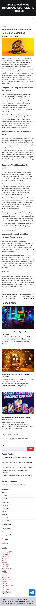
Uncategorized (6, 535)
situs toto (5, 544)
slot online (5, 590)
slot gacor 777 (7, 552)
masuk (12, 439)
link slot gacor (6, 592)
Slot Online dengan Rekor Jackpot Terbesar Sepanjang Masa (16, 418)
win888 (4, 548)
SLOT (4, 26)
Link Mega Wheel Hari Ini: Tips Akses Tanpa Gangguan (18, 467)
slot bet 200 (6, 556)
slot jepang (5, 554)
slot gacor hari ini (7, 586)
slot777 (4, 583)
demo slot (5, 558)
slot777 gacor (6, 573)
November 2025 (6, 505)
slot (3, 588)
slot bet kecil (6, 579)
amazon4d (5, 577)
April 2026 (5, 499)
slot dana (5, 567)
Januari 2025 (5, 521)
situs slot (5, 581)
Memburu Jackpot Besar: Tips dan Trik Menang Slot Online (18, 333)
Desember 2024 (7, 524)
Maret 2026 (5, 502)
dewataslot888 (7, 569)
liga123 (4, 560)
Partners (6, 594)
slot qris (4, 575)
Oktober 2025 (6, 508)
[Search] (33, 18)
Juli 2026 (4, 493)
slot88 (4, 571)
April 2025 (5, 511)
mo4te (5, 36)
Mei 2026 (4, 496)
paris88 (4, 563)
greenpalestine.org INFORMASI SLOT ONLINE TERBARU (18, 8)
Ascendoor (11, 604)
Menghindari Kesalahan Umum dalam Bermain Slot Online (17, 375)
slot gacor (5, 565)
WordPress (29, 604)
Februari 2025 (6, 518)
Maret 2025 (5, 515)
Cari (3, 446)
